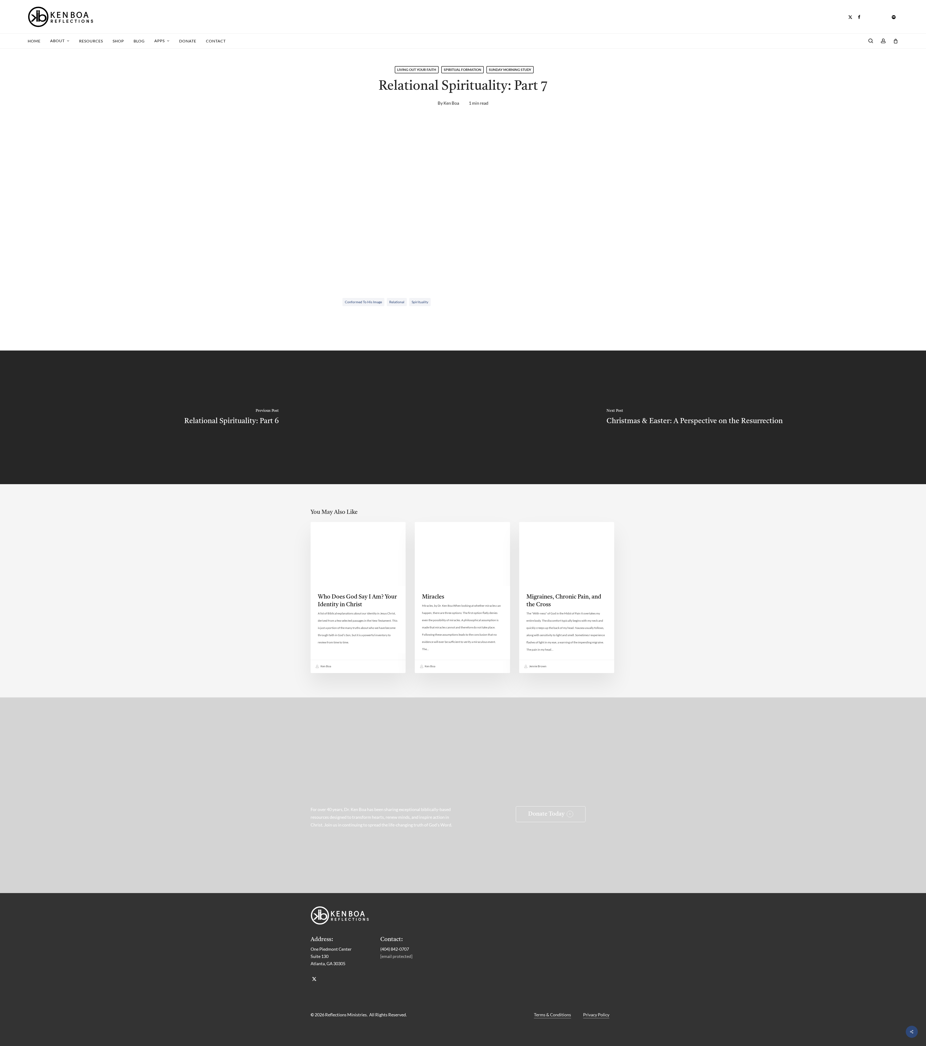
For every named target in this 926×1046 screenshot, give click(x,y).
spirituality (420, 302)
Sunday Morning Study (510, 70)
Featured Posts (541, 530)
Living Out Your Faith (416, 70)
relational (396, 302)
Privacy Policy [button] (596, 1014)
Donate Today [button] (546, 814)
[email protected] (396, 956)
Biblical (429, 530)
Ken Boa (451, 103)
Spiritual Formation (462, 70)
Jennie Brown (537, 666)
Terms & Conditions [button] (552, 1014)
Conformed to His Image (363, 302)
